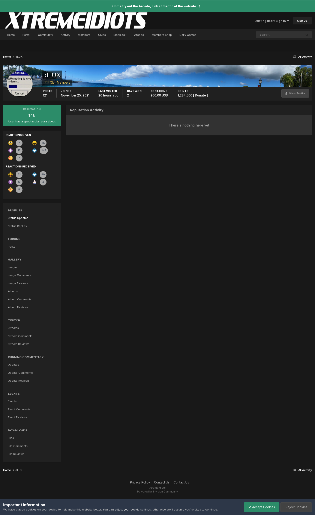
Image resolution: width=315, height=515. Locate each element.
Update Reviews (19, 380)
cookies (31, 509)
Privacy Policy (140, 482)
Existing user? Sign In (271, 21)
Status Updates (286, 34)
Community (45, 34)
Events (12, 401)
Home (11, 34)
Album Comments (20, 299)
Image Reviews (18, 283)
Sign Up (302, 20)
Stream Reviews (18, 344)
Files (11, 438)
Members (84, 34)
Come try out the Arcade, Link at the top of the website (154, 6)
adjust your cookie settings (133, 509)
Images (13, 267)
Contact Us (162, 482)
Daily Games (188, 34)
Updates (13, 364)
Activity (65, 34)
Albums (13, 291)
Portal (26, 34)
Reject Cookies (296, 507)
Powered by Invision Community (157, 491)
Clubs (102, 34)
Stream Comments (20, 336)
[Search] (307, 35)
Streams (13, 328)
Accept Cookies (263, 507)
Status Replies (17, 226)
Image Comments (19, 275)
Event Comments (19, 409)
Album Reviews (18, 307)
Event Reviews (17, 417)
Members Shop (162, 34)
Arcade (139, 34)
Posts (11, 246)
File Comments (18, 446)
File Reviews (16, 454)
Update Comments (20, 372)
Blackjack (120, 34)
